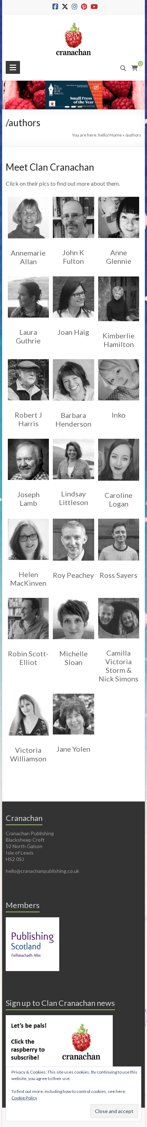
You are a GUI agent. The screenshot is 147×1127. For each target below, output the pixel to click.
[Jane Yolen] (73, 693)
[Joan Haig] (73, 276)
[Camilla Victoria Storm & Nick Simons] (118, 597)
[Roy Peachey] (73, 518)
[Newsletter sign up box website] (59, 1018)
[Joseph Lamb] (28, 438)
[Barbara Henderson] (73, 359)
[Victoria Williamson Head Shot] (28, 693)
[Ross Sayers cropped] (118, 518)
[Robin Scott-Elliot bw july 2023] (28, 597)
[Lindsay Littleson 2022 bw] (73, 438)
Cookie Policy (24, 1097)
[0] (134, 68)
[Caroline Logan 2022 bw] (118, 438)
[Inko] (118, 359)
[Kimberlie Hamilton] (118, 276)
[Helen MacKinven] (28, 518)
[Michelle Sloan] (73, 597)
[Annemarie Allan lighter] (28, 196)
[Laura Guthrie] (28, 276)
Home (116, 135)
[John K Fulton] (73, 196)
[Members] (32, 920)
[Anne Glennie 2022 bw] (118, 196)
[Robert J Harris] (28, 359)
